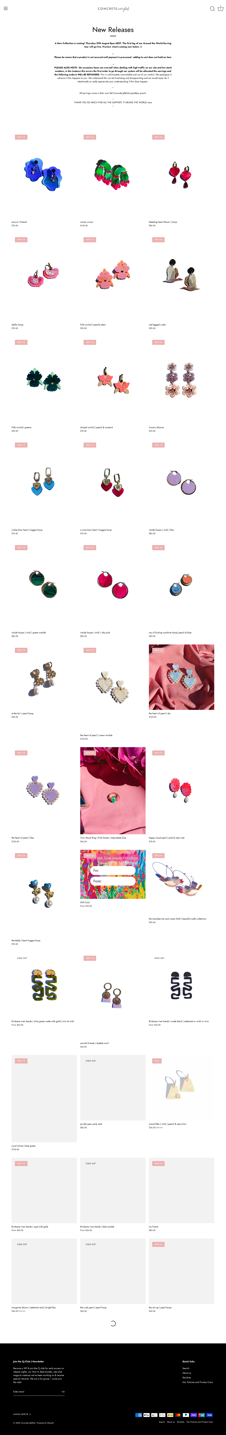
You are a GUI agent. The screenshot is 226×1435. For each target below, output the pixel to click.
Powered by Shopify (45, 1422)
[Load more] (113, 1323)
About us (186, 1373)
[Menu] (5, 8)
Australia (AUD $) (20, 1414)
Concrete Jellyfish (28, 1422)
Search (185, 1368)
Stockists (186, 1377)
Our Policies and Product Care (197, 1382)
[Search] (212, 9)
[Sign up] (63, 1391)
